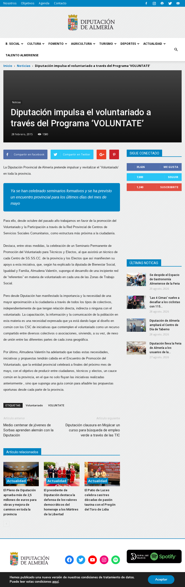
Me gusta (171, 167)
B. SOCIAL (13, 44)
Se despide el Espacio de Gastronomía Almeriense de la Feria (165, 279)
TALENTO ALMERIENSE (22, 55)
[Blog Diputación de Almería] (92, 23)
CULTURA (34, 44)
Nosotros (9, 3)
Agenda (44, 3)
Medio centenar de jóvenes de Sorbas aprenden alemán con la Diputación (28, 430)
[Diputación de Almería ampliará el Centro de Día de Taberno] (136, 325)
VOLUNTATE (56, 405)
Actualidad (16, 480)
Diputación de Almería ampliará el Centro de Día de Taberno (164, 325)
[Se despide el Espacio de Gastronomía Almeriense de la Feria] (136, 279)
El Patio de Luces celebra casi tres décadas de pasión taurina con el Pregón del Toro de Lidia (100, 499)
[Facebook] (146, 3)
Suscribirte (169, 187)
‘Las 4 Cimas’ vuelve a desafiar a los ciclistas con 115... (165, 302)
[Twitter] (170, 3)
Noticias (16, 102)
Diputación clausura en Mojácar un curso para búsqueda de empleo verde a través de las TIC (93, 430)
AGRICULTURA (81, 44)
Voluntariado (34, 405)
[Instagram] (154, 3)
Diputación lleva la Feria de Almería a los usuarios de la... (165, 348)
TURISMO (106, 44)
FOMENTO (56, 44)
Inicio (7, 66)
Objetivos (27, 3)
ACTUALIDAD (152, 44)
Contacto (60, 3)
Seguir (173, 177)
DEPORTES (128, 44)
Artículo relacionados (22, 452)
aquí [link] (55, 582)
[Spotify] (162, 3)
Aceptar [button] (161, 579)
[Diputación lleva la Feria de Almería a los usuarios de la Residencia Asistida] (136, 348)
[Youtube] (178, 3)
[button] (176, 49)
